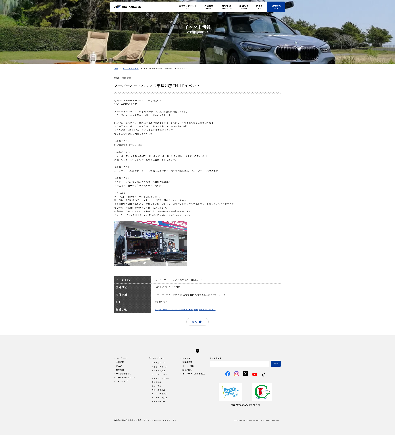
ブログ (119, 366)
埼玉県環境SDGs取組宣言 (245, 404)
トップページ (122, 358)
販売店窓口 (187, 370)
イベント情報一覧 (131, 68)
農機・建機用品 (158, 390)
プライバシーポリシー (125, 377)
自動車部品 (156, 382)
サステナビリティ (124, 373)
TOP (116, 68)
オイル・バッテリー (160, 378)
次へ (194, 322)
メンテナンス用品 (159, 397)
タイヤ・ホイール (159, 367)
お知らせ (186, 358)
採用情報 (120, 370)
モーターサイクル (159, 393)
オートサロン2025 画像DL (193, 373)
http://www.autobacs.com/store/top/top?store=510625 (185, 309)
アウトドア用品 (158, 370)
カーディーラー (158, 401)
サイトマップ (122, 381)
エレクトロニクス (159, 374)
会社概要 (120, 362)
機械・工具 (156, 386)
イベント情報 (188, 366)
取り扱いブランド (156, 358)
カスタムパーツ (158, 363)
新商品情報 (187, 362)
